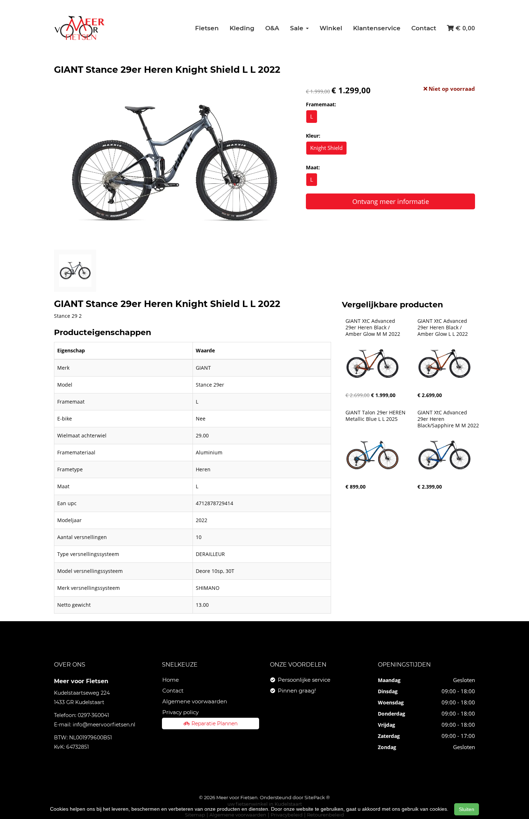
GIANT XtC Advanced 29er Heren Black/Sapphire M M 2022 (448, 419)
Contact (423, 28)
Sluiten (466, 809)
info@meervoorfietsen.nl (104, 724)
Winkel (331, 28)
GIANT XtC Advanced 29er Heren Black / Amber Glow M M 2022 (372, 327)
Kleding (242, 28)
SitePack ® (317, 797)
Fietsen (207, 28)
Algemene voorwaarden (194, 701)
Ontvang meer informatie (390, 201)
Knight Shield (326, 147)
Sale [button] (297, 28)
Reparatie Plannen (214, 723)
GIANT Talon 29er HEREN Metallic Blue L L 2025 (376, 415)
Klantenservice (377, 28)
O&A (272, 28)
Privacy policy (180, 712)
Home (170, 679)
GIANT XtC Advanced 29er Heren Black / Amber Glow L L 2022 (443, 327)
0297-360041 (93, 715)
